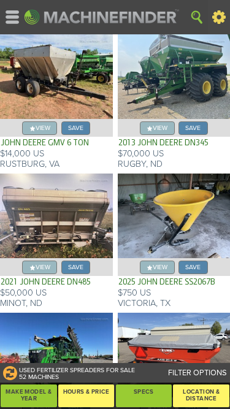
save (75, 128)
